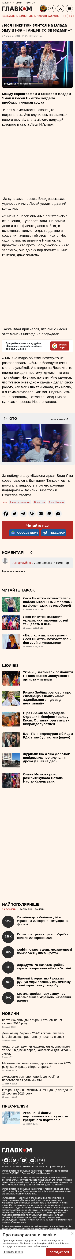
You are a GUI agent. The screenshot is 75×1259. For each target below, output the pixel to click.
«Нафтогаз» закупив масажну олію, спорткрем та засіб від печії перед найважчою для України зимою (36, 1050)
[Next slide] (71, 16)
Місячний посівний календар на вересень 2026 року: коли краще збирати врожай (36, 1065)
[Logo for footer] (17, 1151)
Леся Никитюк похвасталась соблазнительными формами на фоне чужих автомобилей (48, 601)
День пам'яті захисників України (52, 16)
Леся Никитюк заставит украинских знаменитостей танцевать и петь (45, 620)
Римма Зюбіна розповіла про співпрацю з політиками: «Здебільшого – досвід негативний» (47, 698)
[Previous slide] (65, 16)
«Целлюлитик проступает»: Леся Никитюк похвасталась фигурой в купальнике (47, 638)
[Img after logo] (44, 9)
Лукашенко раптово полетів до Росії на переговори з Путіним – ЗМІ (30, 1078)
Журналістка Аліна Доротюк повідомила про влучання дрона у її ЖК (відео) (46, 757)
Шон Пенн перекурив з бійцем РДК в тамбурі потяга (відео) (48, 735)
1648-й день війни (14, 16)
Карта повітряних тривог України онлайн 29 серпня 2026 (42, 936)
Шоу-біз (10, 665)
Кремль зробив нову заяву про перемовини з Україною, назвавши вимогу (44, 997)
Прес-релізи (15, 1106)
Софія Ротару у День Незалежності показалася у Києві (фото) (44, 951)
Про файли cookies (13, 1251)
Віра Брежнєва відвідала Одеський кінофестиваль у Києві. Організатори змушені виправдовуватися (46, 718)
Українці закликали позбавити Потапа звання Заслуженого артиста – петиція (48, 675)
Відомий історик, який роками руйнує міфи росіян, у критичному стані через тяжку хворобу (44, 982)
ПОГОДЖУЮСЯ (59, 1252)
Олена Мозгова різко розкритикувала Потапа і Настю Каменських (44, 777)
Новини (10, 1013)
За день (39, 909)
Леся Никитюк (56, 502)
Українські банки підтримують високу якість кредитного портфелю (45, 1116)
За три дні (26, 909)
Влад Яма (39, 502)
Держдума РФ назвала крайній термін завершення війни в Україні (44, 966)
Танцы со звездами (20, 502)
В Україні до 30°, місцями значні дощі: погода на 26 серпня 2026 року (37, 1091)
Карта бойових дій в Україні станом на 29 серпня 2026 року (32, 1021)
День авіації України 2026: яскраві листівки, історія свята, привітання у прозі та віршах (33, 1035)
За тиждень (9, 909)
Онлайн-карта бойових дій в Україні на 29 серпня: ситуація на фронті (42, 921)
